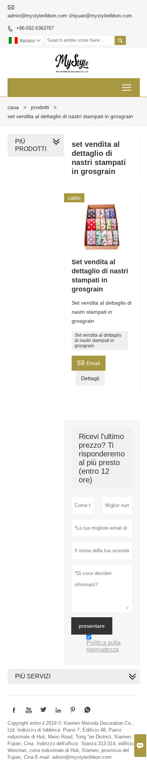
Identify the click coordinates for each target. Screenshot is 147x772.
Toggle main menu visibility (126, 87)
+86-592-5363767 (35, 28)
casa (13, 107)
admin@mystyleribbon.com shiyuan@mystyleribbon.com (70, 15)
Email (88, 362)
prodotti (40, 107)
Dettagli (90, 378)
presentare (92, 626)
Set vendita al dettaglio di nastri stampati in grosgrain (98, 340)
